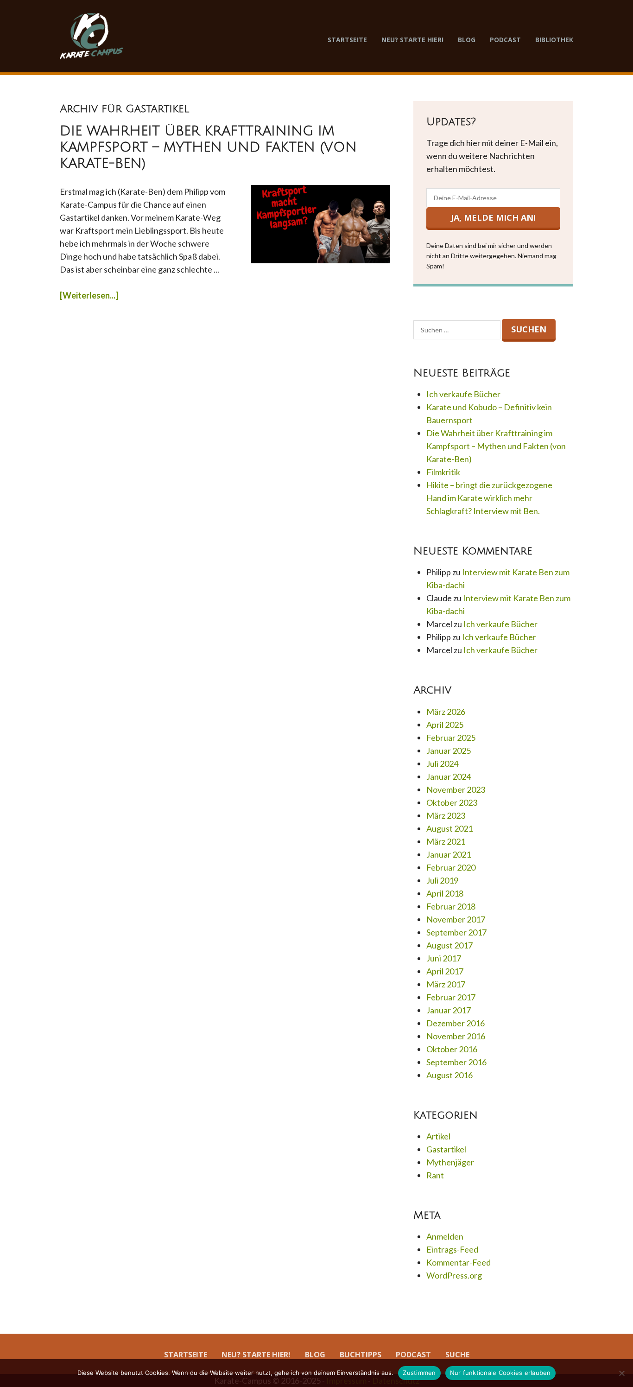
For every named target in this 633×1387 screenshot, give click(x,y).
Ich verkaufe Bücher (463, 394)
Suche (457, 1354)
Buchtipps (360, 1354)
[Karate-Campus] (91, 36)
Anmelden (444, 1236)
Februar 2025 (450, 737)
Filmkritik (443, 472)
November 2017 (455, 919)
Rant (435, 1175)
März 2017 (445, 984)
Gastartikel (446, 1149)
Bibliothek (554, 39)
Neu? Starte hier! (412, 39)
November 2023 (455, 789)
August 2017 (449, 945)
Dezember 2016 (455, 1023)
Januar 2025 (448, 750)
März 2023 (445, 815)
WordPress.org (454, 1275)
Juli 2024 (442, 763)
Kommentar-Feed (458, 1262)
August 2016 (449, 1075)
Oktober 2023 (451, 802)
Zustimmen (419, 1372)
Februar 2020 (450, 867)
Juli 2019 (442, 880)
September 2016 (456, 1062)
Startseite (347, 39)
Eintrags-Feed (452, 1249)
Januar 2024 (448, 776)
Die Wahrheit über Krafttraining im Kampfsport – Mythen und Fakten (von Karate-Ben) (208, 147)
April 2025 (444, 724)
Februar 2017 (450, 997)
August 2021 (449, 828)
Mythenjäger (450, 1162)
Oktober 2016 (451, 1049)
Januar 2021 (448, 854)
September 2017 (456, 932)
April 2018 (444, 893)
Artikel (438, 1136)
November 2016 (455, 1036)
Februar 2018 (450, 906)
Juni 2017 (443, 958)
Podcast (505, 39)
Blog (466, 39)
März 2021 (445, 841)
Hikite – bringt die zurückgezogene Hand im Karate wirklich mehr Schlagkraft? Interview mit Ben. (489, 498)
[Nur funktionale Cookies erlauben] (621, 1373)
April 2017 (444, 971)
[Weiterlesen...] (89, 295)
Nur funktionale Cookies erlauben (500, 1372)
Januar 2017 (448, 1010)
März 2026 (445, 711)
